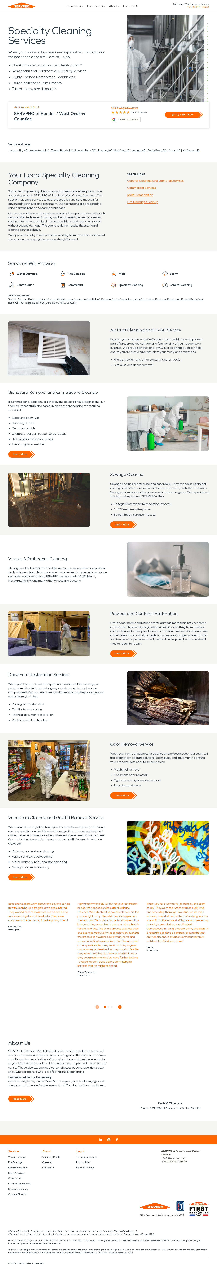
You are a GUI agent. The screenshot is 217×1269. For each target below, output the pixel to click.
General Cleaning (17, 1194)
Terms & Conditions (86, 1157)
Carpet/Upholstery (122, 299)
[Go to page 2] (108, 1007)
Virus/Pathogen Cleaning (69, 299)
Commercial (95, 6)
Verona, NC (138, 150)
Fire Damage (15, 1162)
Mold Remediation (140, 195)
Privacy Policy (83, 1162)
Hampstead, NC (39, 150)
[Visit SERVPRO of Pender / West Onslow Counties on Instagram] (109, 1139)
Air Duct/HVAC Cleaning (97, 299)
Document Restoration (167, 299)
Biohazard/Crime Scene (41, 299)
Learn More (20, 454)
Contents (71, 302)
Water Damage (16, 1157)
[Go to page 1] (105, 1007)
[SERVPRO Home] (21, 5)
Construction (15, 1178)
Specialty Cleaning (18, 1188)
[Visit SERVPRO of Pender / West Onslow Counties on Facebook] (117, 1139)
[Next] (119, 1007)
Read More (19, 1098)
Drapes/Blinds (189, 299)
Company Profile (51, 1157)
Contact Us (130, 6)
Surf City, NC (121, 150)
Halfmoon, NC (191, 150)
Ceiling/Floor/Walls (144, 299)
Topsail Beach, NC (62, 150)
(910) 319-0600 (198, 7)
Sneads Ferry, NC (85, 150)
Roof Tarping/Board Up (32, 302)
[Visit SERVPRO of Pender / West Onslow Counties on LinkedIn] (100, 1139)
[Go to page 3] (112, 1007)
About (113, 6)
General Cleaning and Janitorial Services (155, 181)
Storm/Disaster (16, 1173)
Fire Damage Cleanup (142, 202)
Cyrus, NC (174, 150)
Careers (46, 1162)
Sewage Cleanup (17, 299)
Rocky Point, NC (157, 150)
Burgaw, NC (105, 150)
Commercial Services (141, 188)
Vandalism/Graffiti (55, 302)
